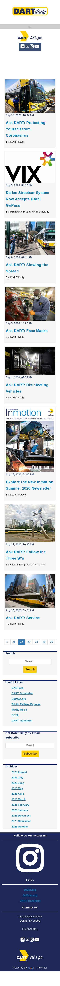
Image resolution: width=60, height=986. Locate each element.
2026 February (20, 805)
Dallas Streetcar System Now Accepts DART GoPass (27, 199)
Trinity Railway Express (26, 704)
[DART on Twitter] (27, 47)
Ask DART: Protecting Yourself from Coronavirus (25, 129)
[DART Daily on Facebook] (23, 47)
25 (44, 642)
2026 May (17, 788)
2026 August (19, 772)
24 (36, 642)
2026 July (17, 777)
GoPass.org (19, 699)
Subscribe (30, 753)
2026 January (20, 810)
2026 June (18, 783)
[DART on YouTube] (37, 47)
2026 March (19, 799)
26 (51, 642)
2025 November (21, 821)
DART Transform (22, 720)
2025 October (20, 826)
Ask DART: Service (23, 618)
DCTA (15, 715)
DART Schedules (22, 693)
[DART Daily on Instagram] (32, 47)
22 (22, 642)
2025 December (21, 815)
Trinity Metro (19, 709)
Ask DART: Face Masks (27, 331)
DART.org (18, 688)
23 (29, 642)
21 (13, 642)
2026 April (18, 794)
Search (30, 669)
